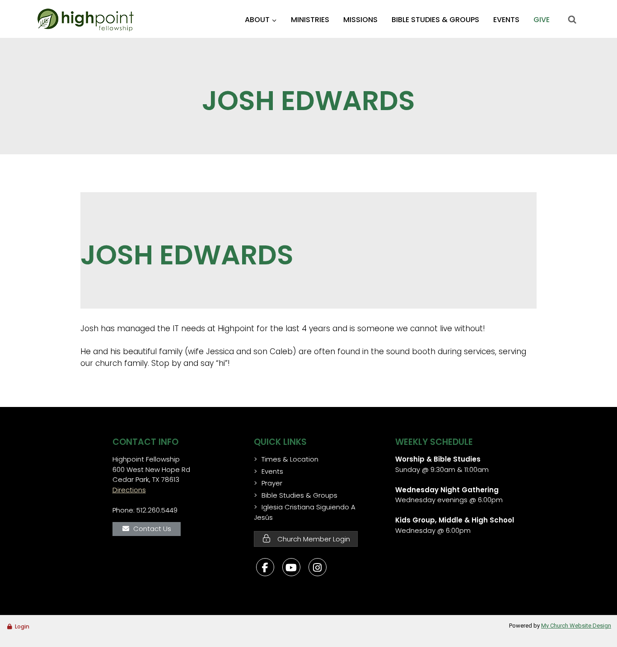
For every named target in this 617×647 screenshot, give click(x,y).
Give (541, 19)
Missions (360, 19)
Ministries (310, 19)
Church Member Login (313, 539)
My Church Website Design (576, 625)
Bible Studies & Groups (435, 19)
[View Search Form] (572, 20)
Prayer (272, 483)
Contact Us (152, 528)
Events (506, 19)
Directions (129, 489)
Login (22, 626)
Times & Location (290, 459)
